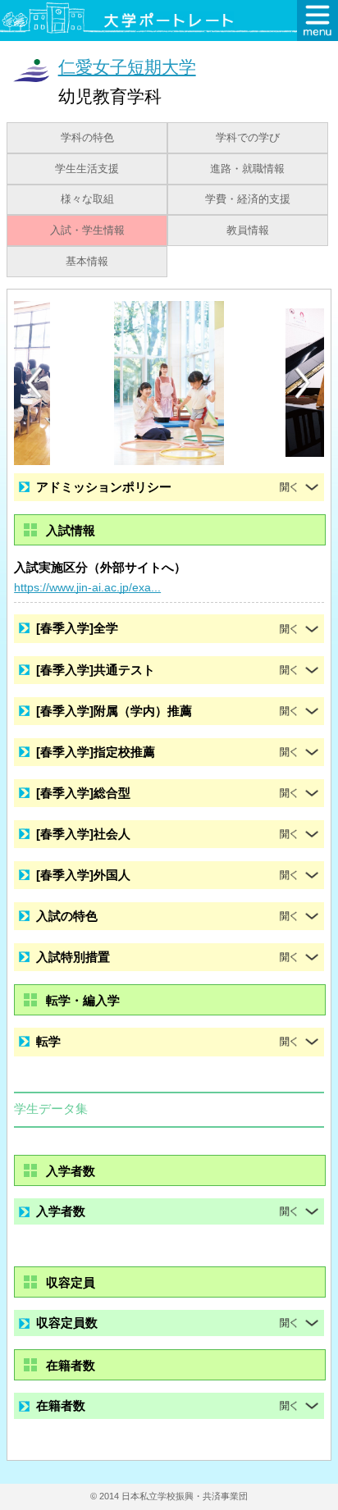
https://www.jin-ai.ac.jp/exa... (87, 587)
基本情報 (87, 261)
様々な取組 (87, 199)
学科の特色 (87, 138)
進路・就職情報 (247, 169)
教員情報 (247, 230)
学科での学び (248, 138)
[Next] (303, 383)
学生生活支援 (87, 169)
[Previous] (34, 382)
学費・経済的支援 (247, 199)
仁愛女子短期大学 (127, 66)
